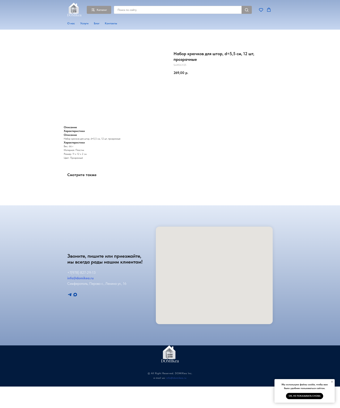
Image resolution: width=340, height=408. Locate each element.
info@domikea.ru (176, 377)
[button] (261, 10)
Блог (97, 23)
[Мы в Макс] (75, 294)
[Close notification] (332, 382)
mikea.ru (87, 278)
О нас (71, 23)
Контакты (111, 23)
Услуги (84, 23)
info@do (73, 278)
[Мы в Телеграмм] (69, 294)
